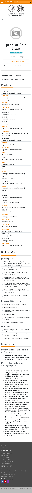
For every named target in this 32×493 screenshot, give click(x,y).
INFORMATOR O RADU (6, 453)
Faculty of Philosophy (16, 16)
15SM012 (4, 186)
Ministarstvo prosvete (6, 469)
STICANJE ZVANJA (5, 459)
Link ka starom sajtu (6, 447)
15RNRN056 (5, 148)
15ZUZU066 (5, 107)
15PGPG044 (5, 143)
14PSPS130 (5, 96)
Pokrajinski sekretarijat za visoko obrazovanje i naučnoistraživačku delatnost (12, 473)
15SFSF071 (5, 215)
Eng (11, 2)
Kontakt (29, 488)
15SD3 (3, 162)
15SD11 (4, 152)
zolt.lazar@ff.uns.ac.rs (17, 61)
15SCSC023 (5, 220)
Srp (5, 2)
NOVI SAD (3, 445)
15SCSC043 (5, 229)
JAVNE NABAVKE (5, 455)
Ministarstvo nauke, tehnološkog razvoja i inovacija (13, 471)
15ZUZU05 (5, 103)
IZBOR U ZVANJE (5, 457)
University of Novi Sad (16, 14)
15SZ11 (4, 172)
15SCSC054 (5, 243)
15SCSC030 (5, 224)
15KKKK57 (5, 126)
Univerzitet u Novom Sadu (7, 476)
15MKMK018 (5, 131)
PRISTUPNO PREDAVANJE (7, 461)
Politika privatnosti (5, 463)
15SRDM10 (5, 205)
